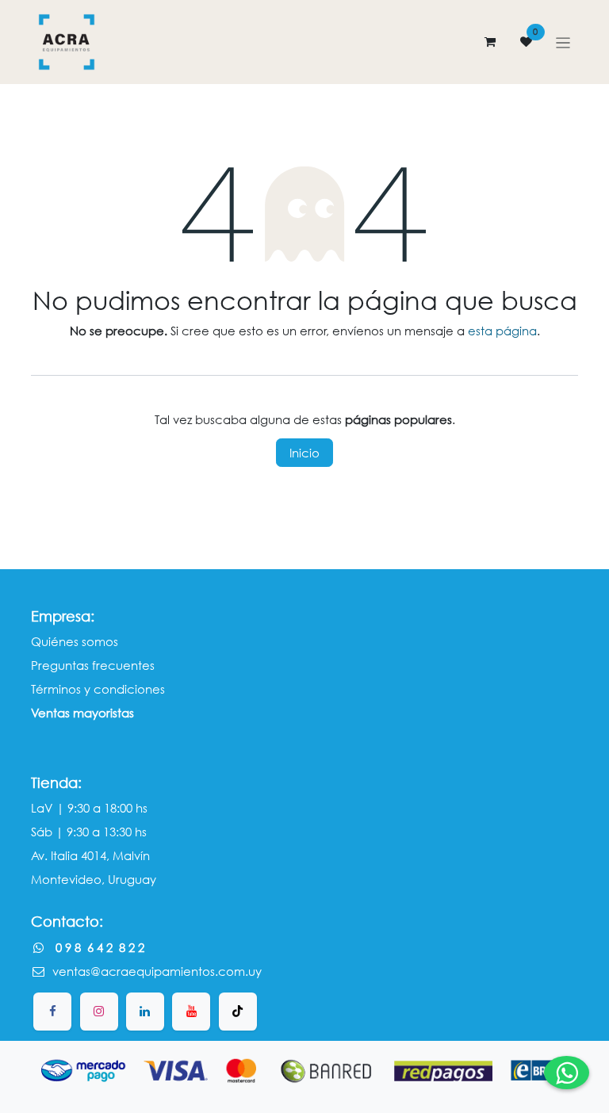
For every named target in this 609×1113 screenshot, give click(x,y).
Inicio (304, 453)
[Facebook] (52, 1012)
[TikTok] (238, 1012)
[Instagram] (99, 1012)
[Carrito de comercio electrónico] (490, 42)
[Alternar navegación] (563, 42)
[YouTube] (191, 1012)
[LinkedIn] (145, 1012)
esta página (502, 330)
